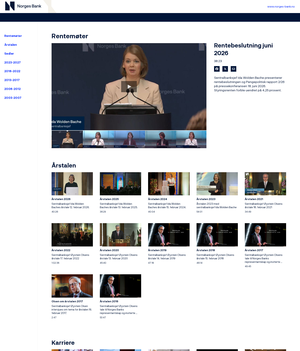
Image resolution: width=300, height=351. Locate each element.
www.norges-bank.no (281, 6)
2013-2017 (12, 80)
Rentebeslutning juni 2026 (243, 49)
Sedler (9, 53)
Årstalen (10, 45)
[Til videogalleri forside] (23, 6)
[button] (129, 86)
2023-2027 (12, 62)
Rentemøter (13, 36)
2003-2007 (13, 98)
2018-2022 (12, 71)
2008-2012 (12, 89)
